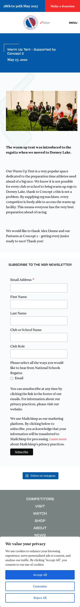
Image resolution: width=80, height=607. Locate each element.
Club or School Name (26, 330)
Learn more (58, 439)
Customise (40, 586)
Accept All (40, 575)
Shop (40, 520)
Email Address (22, 280)
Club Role (17, 346)
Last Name (18, 313)
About (40, 528)
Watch (40, 513)
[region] (40, 572)
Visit (40, 506)
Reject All (40, 598)
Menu (73, 22)
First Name (18, 297)
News (40, 535)
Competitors (40, 499)
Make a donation (63, 6)
